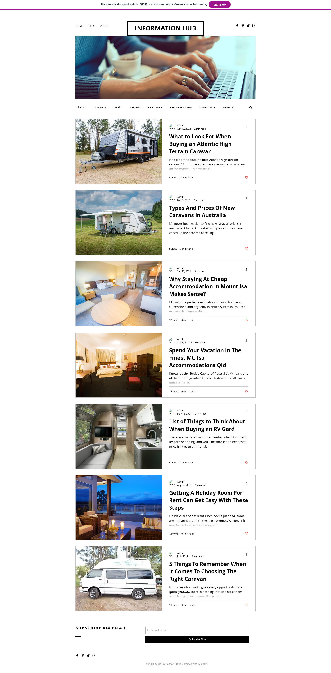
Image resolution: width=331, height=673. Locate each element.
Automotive (207, 107)
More (226, 107)
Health (118, 107)
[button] (250, 108)
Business (100, 107)
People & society (181, 107)
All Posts (81, 107)
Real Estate (155, 107)
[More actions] (248, 127)
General (135, 107)
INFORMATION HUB (165, 28)
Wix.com (202, 663)
